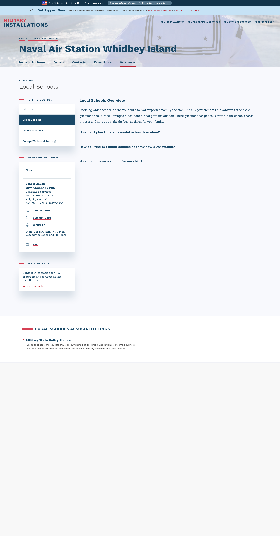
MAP (35, 244)
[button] (140, 3)
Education (29, 109)
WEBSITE (39, 225)
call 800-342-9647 (187, 10)
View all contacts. (33, 286)
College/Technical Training (39, 141)
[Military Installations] (26, 26)
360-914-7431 (42, 217)
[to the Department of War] (44, 3)
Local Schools (32, 119)
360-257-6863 (42, 210)
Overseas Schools (33, 130)
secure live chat (158, 10)
